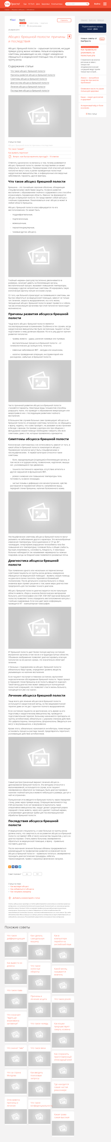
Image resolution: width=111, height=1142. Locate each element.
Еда (25, 4)
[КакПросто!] (12, 4)
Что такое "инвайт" (16, 149)
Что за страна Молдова (14, 1074)
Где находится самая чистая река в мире (61, 1087)
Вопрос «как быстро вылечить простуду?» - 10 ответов (36, 156)
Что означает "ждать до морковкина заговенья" (14, 1019)
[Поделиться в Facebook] (16, 866)
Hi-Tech (31, 4)
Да (27, 874)
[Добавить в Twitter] (19, 866)
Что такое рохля (62, 999)
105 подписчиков (35, 26)
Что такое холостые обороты (35, 968)
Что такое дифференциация (16, 937)
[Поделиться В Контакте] (13, 866)
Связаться (100, 20)
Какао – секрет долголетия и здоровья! (92, 98)
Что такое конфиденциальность (42, 1104)
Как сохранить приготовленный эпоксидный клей (63, 1056)
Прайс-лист (92, 20)
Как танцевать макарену (21, 891)
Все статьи (92, 114)
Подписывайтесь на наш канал (92, 27)
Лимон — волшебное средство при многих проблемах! (90, 80)
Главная (7, 10)
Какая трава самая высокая (61, 1116)
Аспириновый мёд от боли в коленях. (92, 106)
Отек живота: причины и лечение (13, 1102)
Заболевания (30, 10)
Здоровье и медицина (18, 10)
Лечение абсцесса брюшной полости (28, 86)
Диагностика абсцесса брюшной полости (30, 82)
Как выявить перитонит (18, 153)
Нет (37, 874)
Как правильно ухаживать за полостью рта (88, 52)
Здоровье (46, 4)
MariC (22, 19)
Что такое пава (14, 990)
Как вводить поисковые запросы (37, 1075)
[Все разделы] (105, 4)
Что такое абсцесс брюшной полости (28, 71)
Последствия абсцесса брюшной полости (30, 90)
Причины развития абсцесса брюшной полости (33, 75)
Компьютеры (56, 4)
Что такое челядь (39, 1023)
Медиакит (84, 20)
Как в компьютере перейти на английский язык (62, 940)
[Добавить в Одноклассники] (9, 866)
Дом (38, 4)
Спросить (64, 20)
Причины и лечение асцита (39, 998)
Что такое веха (38, 1048)
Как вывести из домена (14, 964)
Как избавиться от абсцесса (22, 889)
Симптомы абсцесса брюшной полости (29, 78)
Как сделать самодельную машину (37, 938)
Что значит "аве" (15, 1048)
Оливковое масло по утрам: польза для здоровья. (92, 89)
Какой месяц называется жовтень (60, 971)
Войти (97, 3)
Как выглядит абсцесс (20, 886)
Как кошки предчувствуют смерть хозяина (62, 1026)
